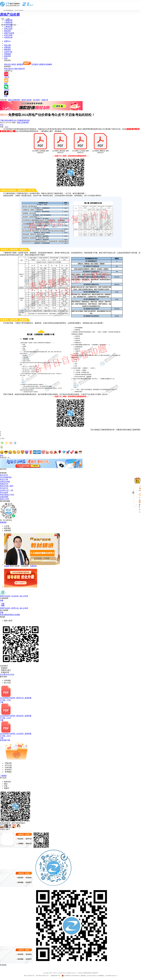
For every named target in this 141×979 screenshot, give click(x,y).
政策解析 (48, 64)
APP (139, 490)
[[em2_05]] (18, 452)
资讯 (5, 58)
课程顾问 (139, 505)
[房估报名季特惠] (41, 110)
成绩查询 (20, 64)
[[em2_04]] (14, 452)
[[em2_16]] (64, 452)
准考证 (13, 64)
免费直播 (7, 54)
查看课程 (3, 522)
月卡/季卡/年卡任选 (7, 674)
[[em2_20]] (80, 452)
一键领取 (3, 776)
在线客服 (139, 498)
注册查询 (41, 64)
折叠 (133, 492)
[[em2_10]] (39, 452)
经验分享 (21, 69)
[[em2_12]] (47, 452)
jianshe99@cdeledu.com (111, 975)
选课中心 (7, 41)
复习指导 (36, 100)
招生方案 (7, 45)
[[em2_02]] (6, 452)
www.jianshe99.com (61, 973)
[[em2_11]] (43, 452)
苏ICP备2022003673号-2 (42, 975)
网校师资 (7, 49)
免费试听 (7, 47)
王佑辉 (6, 566)
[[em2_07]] (26, 452)
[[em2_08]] (31, 452)
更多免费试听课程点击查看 (10, 615)
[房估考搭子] (41, 467)
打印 (1, 125)
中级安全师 (8, 37)
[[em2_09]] (35, 452)
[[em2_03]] (10, 452)
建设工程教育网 (14, 100)
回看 (1, 600)
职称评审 (7, 31)
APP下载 (13, 25)
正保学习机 (8, 52)
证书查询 (34, 64)
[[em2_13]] (51, 452)
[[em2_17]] (68, 452)
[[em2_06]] (22, 452)
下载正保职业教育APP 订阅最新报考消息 (15, 120)
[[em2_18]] (72, 452)
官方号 (3, 25)
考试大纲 (7, 69)
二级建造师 (8, 22)
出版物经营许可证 (55, 975)
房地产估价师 (10, 14)
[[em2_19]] (76, 452)
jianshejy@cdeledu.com (93, 975)
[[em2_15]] (60, 452)
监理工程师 (8, 35)
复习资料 (14, 69)
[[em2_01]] (2, 452)
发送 (1, 455)
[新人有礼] (137, 480)
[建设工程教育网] (70, 4)
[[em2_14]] (55, 452)
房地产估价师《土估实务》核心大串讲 (14, 596)
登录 (2, 18)
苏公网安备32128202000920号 (72, 975)
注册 (8, 18)
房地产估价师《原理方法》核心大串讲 (14, 608)
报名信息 (7, 64)
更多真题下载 (5, 740)
